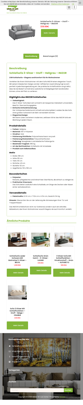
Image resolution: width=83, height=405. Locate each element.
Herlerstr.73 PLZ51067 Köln (22, 346)
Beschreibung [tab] (31, 56)
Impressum (16, 362)
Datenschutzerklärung (21, 356)
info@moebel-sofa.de (20, 351)
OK (73, 4)
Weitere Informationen (60, 4)
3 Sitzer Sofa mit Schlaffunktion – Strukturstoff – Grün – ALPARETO (63, 259)
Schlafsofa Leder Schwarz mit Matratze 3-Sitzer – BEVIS (17, 259)
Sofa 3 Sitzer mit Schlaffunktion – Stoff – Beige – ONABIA (17, 311)
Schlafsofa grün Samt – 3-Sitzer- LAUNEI (40, 258)
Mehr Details (49, 33)
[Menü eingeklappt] (69, 7)
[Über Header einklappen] (74, 7)
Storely (62, 397)
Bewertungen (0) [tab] (50, 56)
